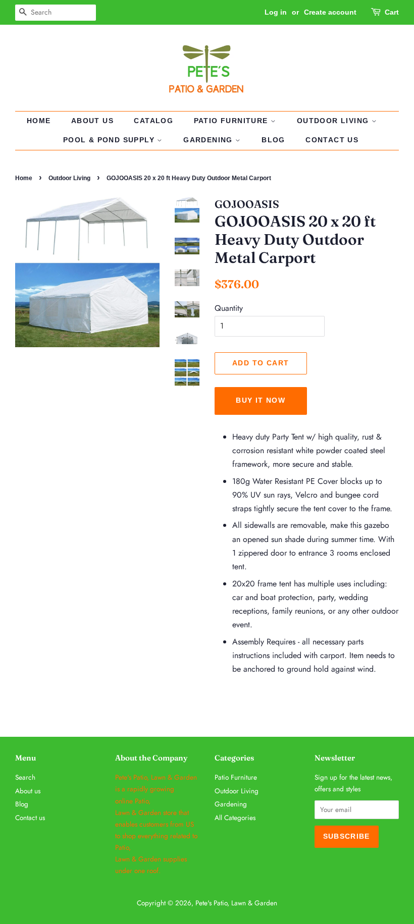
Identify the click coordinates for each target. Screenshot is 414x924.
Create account (330, 12)
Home (39, 121)
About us (92, 121)
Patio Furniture (232, 121)
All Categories (235, 817)
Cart (392, 12)
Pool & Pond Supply (110, 140)
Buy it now (260, 400)
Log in (276, 12)
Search (25, 777)
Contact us (331, 140)
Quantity (229, 308)
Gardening (209, 140)
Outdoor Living (334, 121)
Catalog (153, 121)
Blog (273, 140)
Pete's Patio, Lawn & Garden (236, 903)
